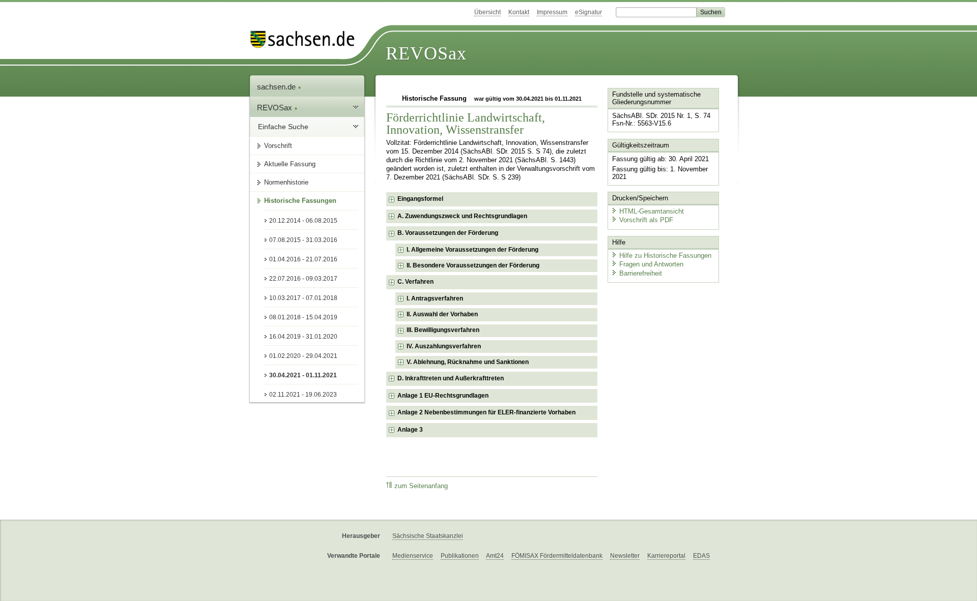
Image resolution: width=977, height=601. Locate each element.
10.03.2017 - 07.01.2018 (303, 298)
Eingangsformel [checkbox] (420, 198)
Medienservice (412, 555)
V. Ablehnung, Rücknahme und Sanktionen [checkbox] (468, 362)
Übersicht (487, 12)
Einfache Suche (283, 127)
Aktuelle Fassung (289, 164)
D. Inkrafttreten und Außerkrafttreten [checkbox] (450, 378)
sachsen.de (277, 86)
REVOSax (426, 53)
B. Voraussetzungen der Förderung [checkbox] (447, 232)
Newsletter (625, 555)
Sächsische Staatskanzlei (427, 535)
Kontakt (518, 12)
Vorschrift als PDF (646, 220)
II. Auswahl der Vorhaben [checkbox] (442, 314)
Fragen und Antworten (651, 264)
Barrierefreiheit (640, 273)
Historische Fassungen (300, 200)
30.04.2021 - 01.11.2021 (303, 375)
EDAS (701, 555)
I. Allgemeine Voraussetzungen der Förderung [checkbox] (472, 249)
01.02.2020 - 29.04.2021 (303, 355)
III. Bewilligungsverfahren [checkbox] (443, 330)
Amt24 (495, 555)
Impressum (552, 12)
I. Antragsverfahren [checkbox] (435, 298)
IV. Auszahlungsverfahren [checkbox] (444, 346)
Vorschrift (278, 145)
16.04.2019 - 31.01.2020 (303, 336)
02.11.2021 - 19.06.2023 (303, 394)
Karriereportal (666, 555)
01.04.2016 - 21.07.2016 (303, 259)
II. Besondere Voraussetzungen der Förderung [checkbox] (473, 265)
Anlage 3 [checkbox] (410, 429)
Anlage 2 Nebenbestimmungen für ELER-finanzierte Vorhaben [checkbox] (486, 412)
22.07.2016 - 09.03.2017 (303, 278)
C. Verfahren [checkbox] (415, 281)
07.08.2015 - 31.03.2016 (303, 240)
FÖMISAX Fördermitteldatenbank (556, 555)
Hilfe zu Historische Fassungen (665, 255)
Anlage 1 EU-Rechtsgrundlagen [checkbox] (443, 395)
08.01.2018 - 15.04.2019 (303, 317)
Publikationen (460, 555)
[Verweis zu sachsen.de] (306, 39)
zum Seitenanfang (421, 486)
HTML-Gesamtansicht (651, 211)
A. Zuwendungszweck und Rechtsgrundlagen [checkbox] (462, 216)
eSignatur (588, 12)
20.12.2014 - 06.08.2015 (303, 220)
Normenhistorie (286, 182)
